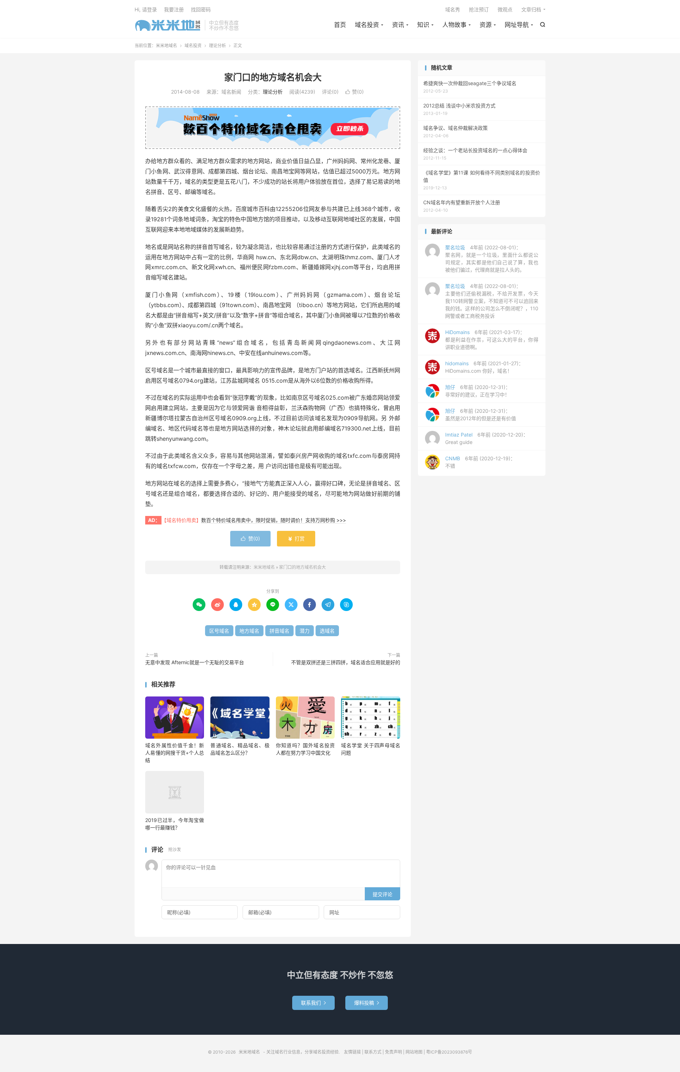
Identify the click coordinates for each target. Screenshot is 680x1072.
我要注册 (174, 9)
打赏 (296, 538)
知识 (423, 24)
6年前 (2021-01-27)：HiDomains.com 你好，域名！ (484, 367)
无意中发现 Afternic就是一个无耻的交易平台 (194, 662)
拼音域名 (279, 631)
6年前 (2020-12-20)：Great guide (486, 438)
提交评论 (382, 894)
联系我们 (313, 1003)
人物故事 (454, 24)
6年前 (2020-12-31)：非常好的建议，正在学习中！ (477, 391)
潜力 (305, 631)
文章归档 (531, 9)
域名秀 (452, 9)
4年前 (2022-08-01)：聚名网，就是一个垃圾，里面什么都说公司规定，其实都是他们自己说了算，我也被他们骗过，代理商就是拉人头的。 (491, 258)
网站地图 (414, 1052)
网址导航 (517, 24)
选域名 (327, 631)
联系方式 (372, 1052)
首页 (340, 24)
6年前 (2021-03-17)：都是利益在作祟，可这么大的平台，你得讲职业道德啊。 (491, 339)
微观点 (505, 9)
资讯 (398, 24)
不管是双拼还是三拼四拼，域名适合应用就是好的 (345, 662)
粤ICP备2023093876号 (449, 1052)
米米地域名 (168, 25)
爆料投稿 (366, 1003)
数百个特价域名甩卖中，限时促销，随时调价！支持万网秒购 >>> (273, 520)
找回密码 (201, 9)
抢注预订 (479, 9)
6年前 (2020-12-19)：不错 (480, 462)
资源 (486, 24)
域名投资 (367, 24)
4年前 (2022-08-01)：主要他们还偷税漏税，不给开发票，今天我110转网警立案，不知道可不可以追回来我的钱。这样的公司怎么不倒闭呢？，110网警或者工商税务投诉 (491, 301)
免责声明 (393, 1052)
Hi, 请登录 (146, 9)
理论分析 (217, 45)
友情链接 (352, 1052)
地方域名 (249, 631)
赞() (354, 92)
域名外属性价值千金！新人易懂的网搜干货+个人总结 (174, 752)
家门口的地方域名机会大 (273, 77)
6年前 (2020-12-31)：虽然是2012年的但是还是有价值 (480, 414)
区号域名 (219, 631)
